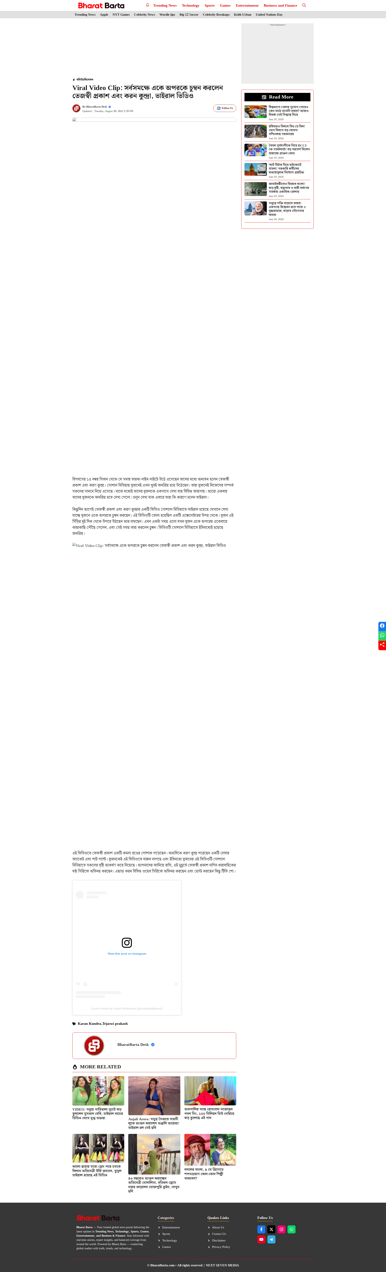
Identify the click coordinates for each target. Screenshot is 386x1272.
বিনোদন (88, 80)
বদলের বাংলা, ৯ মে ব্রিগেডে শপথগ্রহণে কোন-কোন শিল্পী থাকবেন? (203, 1174)
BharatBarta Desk (96, 107)
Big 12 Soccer (189, 14)
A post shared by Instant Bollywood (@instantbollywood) (126, 1008)
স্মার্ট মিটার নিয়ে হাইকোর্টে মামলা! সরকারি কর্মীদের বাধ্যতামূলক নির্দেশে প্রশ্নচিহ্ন (286, 168)
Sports (210, 5)
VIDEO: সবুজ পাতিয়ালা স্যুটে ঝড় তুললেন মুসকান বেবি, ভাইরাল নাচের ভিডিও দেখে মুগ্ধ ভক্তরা (97, 1114)
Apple (104, 14)
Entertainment (247, 5)
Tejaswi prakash (115, 1024)
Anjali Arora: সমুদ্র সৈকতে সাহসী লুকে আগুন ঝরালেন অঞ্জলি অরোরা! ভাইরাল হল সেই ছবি (153, 1123)
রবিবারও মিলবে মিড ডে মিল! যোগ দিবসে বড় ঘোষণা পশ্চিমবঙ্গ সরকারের (287, 130)
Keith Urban (242, 14)
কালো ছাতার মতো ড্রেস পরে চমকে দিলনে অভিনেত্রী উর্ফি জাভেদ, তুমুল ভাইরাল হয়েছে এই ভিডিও (96, 1171)
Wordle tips (167, 14)
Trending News (165, 5)
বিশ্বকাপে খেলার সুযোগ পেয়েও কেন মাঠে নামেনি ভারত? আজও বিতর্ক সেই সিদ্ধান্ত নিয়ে (288, 111)
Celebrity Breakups (216, 14)
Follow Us (227, 108)
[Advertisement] (154, 48)
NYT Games (121, 14)
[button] (304, 5)
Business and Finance (280, 5)
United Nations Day (269, 14)
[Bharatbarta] (100, 5)
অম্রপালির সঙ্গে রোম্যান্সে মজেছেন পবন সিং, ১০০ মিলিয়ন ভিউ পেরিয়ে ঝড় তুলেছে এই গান (209, 1113)
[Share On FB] (382, 626)
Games (225, 5)
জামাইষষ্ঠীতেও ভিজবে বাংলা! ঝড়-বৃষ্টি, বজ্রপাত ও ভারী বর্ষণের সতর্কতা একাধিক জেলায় (289, 188)
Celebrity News (144, 14)
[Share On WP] (382, 636)
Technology (190, 5)
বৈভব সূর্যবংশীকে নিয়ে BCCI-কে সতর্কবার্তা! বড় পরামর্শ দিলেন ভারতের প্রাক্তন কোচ (289, 149)
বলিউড (80, 80)
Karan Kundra (89, 1024)
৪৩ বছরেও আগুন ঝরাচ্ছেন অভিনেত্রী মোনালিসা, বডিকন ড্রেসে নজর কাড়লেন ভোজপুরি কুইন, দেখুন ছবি (153, 1185)
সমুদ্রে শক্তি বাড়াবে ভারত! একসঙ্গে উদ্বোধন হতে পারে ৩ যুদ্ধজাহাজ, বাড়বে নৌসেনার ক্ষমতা (287, 209)
